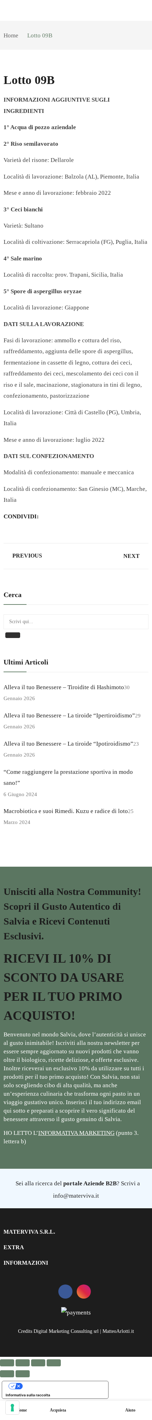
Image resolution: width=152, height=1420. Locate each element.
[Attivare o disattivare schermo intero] (23, 1362)
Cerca (12, 635)
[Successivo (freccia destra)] (23, 1373)
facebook (65, 1291)
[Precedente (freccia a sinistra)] (7, 1373)
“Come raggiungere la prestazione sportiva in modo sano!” (68, 777)
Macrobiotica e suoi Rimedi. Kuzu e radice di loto (66, 811)
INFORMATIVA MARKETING (76, 1133)
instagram (84, 1291)
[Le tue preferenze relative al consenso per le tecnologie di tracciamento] (12, 1407)
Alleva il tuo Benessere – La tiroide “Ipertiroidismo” (69, 715)
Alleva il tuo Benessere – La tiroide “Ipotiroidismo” (68, 743)
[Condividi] (38, 1362)
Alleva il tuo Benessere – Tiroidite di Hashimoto (64, 687)
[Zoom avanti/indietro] (7, 1362)
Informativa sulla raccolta (28, 1395)
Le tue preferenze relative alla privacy (62, 1386)
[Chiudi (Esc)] (54, 1362)
